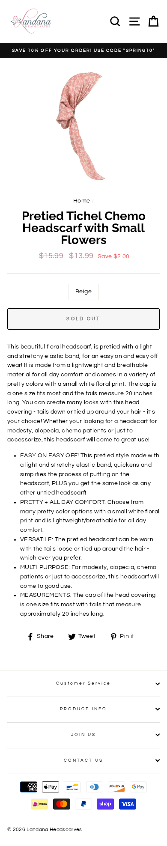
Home (81, 201)
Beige (83, 292)
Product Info (83, 709)
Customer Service (83, 683)
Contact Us (84, 760)
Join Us (83, 735)
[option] (83, 50)
